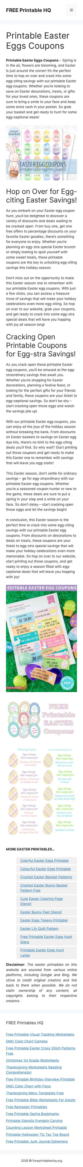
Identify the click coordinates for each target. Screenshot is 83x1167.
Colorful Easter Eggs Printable (44, 861)
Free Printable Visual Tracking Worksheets (40, 1034)
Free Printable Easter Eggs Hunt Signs (46, 939)
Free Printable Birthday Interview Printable (40, 1079)
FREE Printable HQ (28, 10)
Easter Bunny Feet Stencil (41, 912)
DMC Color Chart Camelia (27, 1041)
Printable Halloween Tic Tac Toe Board (37, 1134)
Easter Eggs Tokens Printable (44, 920)
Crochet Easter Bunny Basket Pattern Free (43, 888)
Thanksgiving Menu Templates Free (35, 1093)
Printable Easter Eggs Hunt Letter (42, 952)
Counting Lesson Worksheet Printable (36, 1128)
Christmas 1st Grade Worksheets (32, 1060)
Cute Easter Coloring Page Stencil (41, 901)
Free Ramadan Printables (26, 1107)
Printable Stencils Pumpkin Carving (34, 1121)
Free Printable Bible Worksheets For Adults (40, 1100)
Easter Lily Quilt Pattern (39, 929)
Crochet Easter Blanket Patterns (46, 877)
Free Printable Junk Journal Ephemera (37, 1141)
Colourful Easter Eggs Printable (45, 869)
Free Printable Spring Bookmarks (32, 1114)
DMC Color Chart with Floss (28, 1086)
